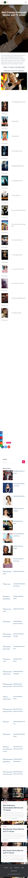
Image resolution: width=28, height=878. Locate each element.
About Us (6, 867)
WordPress (18, 874)
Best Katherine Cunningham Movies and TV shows (13, 807)
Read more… (15, 818)
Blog (11, 867)
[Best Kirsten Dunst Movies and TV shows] (11, 823)
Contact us (16, 867)
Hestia (9, 874)
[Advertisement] (14, 38)
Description (5, 114)
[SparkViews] (5, 2)
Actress (8, 442)
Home (22, 867)
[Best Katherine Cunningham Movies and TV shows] (13, 799)
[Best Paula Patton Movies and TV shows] (11, 844)
